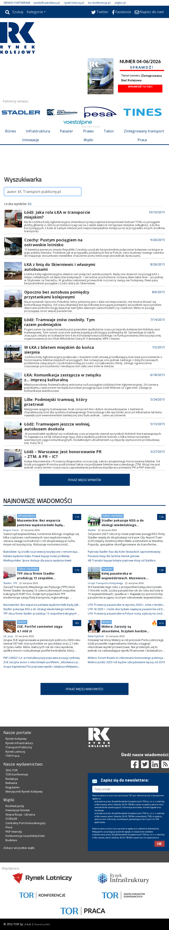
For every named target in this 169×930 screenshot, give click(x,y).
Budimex (11, 840)
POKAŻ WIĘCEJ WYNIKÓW (84, 479)
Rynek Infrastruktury (19, 743)
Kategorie (35, 11)
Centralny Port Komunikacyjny (26, 823)
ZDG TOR (12, 770)
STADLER (11, 819)
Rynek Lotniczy (15, 752)
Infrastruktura (38, 131)
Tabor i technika (113, 516)
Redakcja (12, 779)
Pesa (9, 827)
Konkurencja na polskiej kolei (25, 836)
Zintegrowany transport (144, 131)
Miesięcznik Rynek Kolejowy (24, 791)
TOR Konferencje (17, 774)
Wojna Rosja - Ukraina (20, 814)
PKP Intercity (14, 832)
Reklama (11, 783)
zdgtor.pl (120, 3)
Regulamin (13, 787)
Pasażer (66, 131)
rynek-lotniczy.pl (74, 3)
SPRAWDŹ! (142, 67)
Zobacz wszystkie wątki (19, 848)
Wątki (88, 139)
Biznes (10, 131)
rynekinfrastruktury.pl (46, 3)
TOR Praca (12, 756)
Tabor (109, 131)
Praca (142, 139)
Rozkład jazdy (15, 806)
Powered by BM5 (42, 924)
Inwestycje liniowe (18, 810)
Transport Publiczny (19, 747)
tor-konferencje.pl (99, 3)
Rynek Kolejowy (16, 739)
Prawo (88, 131)
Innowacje (30, 139)
